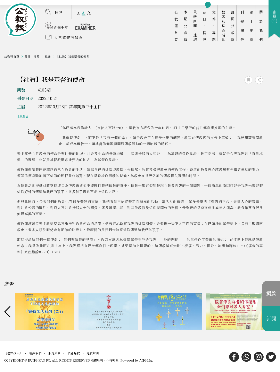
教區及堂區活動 (223, 25)
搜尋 (59, 12)
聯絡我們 (35, 353)
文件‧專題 (213, 25)
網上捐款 (251, 25)
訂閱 (271, 318)
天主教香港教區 (68, 37)
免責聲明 (93, 353)
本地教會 (22, 116)
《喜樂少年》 (13, 353)
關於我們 (261, 25)
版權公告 (54, 353)
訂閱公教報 (232, 25)
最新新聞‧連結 (195, 25)
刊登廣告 (242, 25)
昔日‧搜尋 (204, 25)
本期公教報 (185, 25)
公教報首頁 (176, 25)
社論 (48, 56)
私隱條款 (74, 353)
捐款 (271, 293)
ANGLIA (145, 360)
